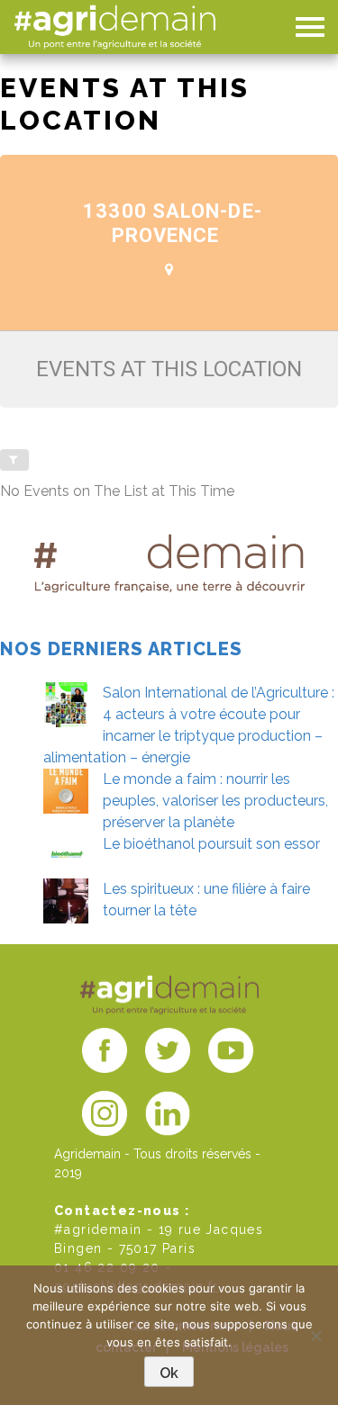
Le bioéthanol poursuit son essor (211, 843)
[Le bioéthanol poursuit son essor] (65, 855)
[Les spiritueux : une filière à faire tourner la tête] (65, 900)
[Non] (315, 1336)
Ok (169, 1373)
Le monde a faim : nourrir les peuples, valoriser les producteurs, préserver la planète (215, 800)
